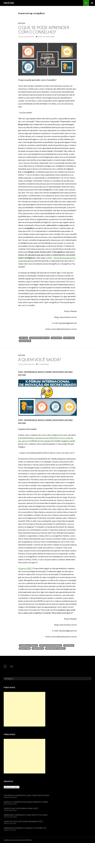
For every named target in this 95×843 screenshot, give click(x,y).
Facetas (21, 23)
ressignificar (25, 341)
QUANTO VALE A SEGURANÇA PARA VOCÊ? (21, 808)
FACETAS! (9, 3)
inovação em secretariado (50, 645)
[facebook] (5, 666)
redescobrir (69, 338)
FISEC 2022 (23, 338)
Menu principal (92, 3)
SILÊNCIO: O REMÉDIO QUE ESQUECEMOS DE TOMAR (26, 802)
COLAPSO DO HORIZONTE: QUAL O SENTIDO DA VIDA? (26, 795)
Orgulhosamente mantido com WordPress (18, 840)
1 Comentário (43, 364)
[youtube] (11, 666)
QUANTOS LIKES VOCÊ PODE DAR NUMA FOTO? (23, 821)
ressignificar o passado (56, 648)
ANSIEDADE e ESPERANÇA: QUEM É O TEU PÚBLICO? (25, 828)
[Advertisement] (24, 709)
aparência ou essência (28, 645)
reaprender (56, 338)
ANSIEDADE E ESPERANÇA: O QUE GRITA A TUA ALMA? (26, 815)
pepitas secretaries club (40, 338)
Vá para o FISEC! (25, 568)
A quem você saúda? (39, 359)
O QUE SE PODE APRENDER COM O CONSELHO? (43, 29)
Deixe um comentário (46, 37)
